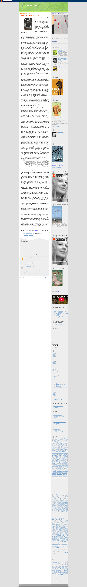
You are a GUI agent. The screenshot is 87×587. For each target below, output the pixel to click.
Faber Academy (59, 474)
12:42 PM (25, 264)
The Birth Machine (58, 530)
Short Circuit (65, 522)
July (54, 377)
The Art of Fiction (56, 426)
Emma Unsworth (64, 473)
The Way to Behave (56, 540)
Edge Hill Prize (65, 471)
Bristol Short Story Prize (63, 457)
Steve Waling (56, 525)
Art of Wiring (62, 450)
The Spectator (59, 539)
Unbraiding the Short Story (56, 549)
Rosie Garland (54, 518)
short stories (60, 574)
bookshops (59, 563)
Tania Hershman (55, 528)
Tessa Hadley (61, 528)
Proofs (66, 507)
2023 (54, 356)
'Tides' (58, 443)
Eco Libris (66, 470)
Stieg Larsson (61, 525)
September (55, 375)
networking (65, 570)
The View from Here (65, 539)
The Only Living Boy (55, 535)
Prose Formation (54, 508)
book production (62, 562)
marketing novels (65, 568)
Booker (57, 457)
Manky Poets (66, 495)
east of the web (54, 566)
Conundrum (60, 464)
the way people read (63, 578)
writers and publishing (61, 580)
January (55, 391)
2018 (54, 362)
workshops (55, 580)
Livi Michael (62, 491)
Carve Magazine (57, 458)
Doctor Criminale (58, 469)
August (55, 376)
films (66, 566)
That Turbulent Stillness (59, 529)
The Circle (54, 531)
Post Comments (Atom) (29, 279)
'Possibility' (63, 440)
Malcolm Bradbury (54, 493)
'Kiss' (67, 439)
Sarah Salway (54, 521)
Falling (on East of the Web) (57, 312)
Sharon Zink (60, 522)
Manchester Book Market (64, 494)
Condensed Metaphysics (64, 463)
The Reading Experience (57, 430)
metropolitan (63, 569)
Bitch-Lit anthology (63, 455)
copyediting (65, 564)
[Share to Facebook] (40, 233)
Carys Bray (63, 458)
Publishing (59, 508)
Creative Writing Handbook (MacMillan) (58, 465)
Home (35, 277)
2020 (54, 360)
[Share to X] (39, 233)
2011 (54, 370)
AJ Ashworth (57, 446)
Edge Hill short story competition (58, 472)
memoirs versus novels (56, 569)
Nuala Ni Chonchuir (57, 503)
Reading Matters (56, 423)
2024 (54, 355)
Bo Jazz (61, 456)
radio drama (56, 573)
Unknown (28, 257)
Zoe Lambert (57, 560)
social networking (64, 575)
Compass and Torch (55, 463)
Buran (52, 458)
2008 (54, 394)
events (63, 566)
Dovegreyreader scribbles (57, 415)
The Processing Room (63, 535)
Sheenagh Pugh (55, 425)
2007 (54, 395)
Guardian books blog (56, 418)
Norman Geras (62, 501)
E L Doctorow (62, 470)
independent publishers (55, 567)
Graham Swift (26, 235)
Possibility (59, 507)
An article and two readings (58, 386)
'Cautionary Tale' (61, 438)
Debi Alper (53, 468)
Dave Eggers (60, 467)
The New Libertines (58, 534)
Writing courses (65, 558)
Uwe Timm (66, 551)
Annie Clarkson (58, 449)
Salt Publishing (55, 407)
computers (60, 564)
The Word (57, 541)
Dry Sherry (57, 470)
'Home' (64, 439)
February (55, 383)
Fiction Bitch (55, 417)
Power (62, 507)
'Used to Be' (61, 443)
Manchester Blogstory (55, 494)
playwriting (64, 571)
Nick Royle (62, 500)
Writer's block (58, 557)
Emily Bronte (59, 473)
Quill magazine (64, 508)
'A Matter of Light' (54, 438)
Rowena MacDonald (61, 518)
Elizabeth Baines (33, 5)
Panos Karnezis (66, 506)
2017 (54, 363)
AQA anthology (63, 446)
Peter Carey (54, 507)
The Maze (60, 533)
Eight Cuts (65, 472)
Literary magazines (61, 490)
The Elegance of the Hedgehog (61, 531)
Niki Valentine (57, 501)
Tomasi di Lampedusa (55, 546)
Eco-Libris (54, 471)
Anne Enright (63, 448)
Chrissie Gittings (62, 460)
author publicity (54, 562)
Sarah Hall (65, 520)
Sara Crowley (55, 424)
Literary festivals (54, 490)
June (55, 378)
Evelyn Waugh (54, 474)
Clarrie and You (59, 462)
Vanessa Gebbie (55, 552)
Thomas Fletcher (64, 544)
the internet (65, 577)
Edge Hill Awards (59, 471)
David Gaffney (65, 467)
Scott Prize (61, 521)
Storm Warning (66, 525)
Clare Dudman (64, 461)
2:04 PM (25, 255)
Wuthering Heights (55, 559)
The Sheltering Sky (62, 538)
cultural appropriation (63, 565)
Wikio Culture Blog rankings (61, 555)
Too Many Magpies (60, 547)
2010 (54, 392)
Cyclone (56, 466)
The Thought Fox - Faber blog (58, 431)
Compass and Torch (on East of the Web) (59, 311)
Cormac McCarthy (65, 464)
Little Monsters (58, 491)
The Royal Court (60, 537)
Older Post (47, 277)
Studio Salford (55, 526)
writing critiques (59, 581)
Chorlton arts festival (55, 460)
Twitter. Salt (65, 548)
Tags (67, 527)
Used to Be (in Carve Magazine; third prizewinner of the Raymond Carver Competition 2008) (59, 316)
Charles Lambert (64, 459)
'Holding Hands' (60, 439)
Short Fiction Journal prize (56, 523)
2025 (54, 354)
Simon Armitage (63, 523)
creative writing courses (55, 565)
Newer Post (22, 277)
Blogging (57, 456)
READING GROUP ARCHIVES (58, 399)
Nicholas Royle (58, 500)
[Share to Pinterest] (41, 233)
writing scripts (64, 581)
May (54, 379)
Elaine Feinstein (54, 473)
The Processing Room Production (59, 536)
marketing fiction (58, 568)
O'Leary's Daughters (64, 503)
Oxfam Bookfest (59, 506)
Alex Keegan (65, 447)
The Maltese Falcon (55, 533)
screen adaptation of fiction (63, 573)
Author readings (60, 451)
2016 (54, 364)
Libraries (65, 489)
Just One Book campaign (59, 488)
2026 (54, 353)
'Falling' (56, 439)
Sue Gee (64, 526)
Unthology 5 (61, 550)
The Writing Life (64, 541)
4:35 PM (25, 272)
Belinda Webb (60, 454)
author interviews (64, 561)
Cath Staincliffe (57, 459)
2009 (54, 393)
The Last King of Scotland (63, 532)
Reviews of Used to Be (55, 126)
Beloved (64, 454)
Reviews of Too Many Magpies (56, 167)
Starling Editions (63, 524)
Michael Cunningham (55, 497)
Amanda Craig (59, 448)
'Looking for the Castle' (56, 440)
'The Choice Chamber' (62, 441)
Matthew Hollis (59, 496)
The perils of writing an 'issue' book (59, 388)
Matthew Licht (65, 496)
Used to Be (56, 551)
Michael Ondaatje (61, 497)
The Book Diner (66, 530)
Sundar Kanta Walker (58, 527)
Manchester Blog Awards (63, 493)
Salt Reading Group (59, 520)
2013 (54, 368)
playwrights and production (56, 571)
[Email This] (37, 233)
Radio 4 (53, 509)
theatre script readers (58, 579)
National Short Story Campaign (59, 499)
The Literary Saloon (56, 429)
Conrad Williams (55, 464)
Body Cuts (65, 456)
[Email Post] (35, 233)
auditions (53, 561)
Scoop (57, 521)
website (59, 291)
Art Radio (58, 450)
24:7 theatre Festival (61, 444)
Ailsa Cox (56, 447)
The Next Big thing (64, 534)
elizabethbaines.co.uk (55, 13)
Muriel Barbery (62, 498)
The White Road (63, 540)
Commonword (65, 462)
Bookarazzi (53, 457)
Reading (58, 510)
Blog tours (53, 456)
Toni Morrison (62, 546)
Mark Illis (54, 496)
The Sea (57, 538)
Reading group (31, 235)
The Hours (56, 532)
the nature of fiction (55, 578)
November (55, 372)
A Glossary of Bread (61, 445)
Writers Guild (63, 557)
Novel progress (65, 502)
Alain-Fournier (60, 447)
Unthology (56, 550)
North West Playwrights (58, 502)
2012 (54, 369)
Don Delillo (63, 469)
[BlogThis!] (38, 233)
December (55, 371)
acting (61, 560)
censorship (64, 563)
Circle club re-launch (58, 461)
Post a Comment (23, 274)
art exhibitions (65, 560)
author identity (58, 561)
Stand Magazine (57, 524)
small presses (57, 575)
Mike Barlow (57, 498)
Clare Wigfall (53, 462)
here (36, 230)
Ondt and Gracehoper (62, 504)
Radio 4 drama (58, 509)
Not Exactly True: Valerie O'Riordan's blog (59, 422)
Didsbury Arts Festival (59, 468)
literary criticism (61, 567)
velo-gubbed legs (56, 432)
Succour (60, 526)
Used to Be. (62, 551)
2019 (54, 361)
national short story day (59, 570)
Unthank (62, 549)
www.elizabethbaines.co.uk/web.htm (59, 324)
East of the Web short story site (58, 406)
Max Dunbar (55, 419)
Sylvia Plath (63, 527)
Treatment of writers (59, 548)
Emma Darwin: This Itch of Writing (58, 416)
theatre (53, 579)
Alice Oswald (53, 448)
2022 (54, 357)
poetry (60, 572)
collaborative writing (55, 564)
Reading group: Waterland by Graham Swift (60, 387)
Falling (64, 474)
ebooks (60, 566)
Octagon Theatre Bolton (55, 504)
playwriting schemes (55, 572)
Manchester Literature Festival (57, 495)
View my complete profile (60, 133)
